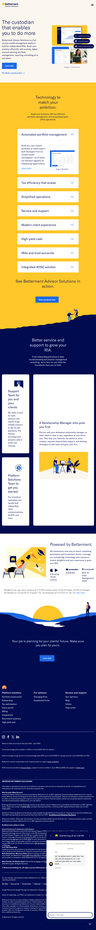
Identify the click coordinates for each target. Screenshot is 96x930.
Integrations (7, 715)
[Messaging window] (70, 875)
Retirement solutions (11, 718)
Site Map (5, 883)
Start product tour (47, 299)
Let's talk (9, 66)
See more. (81, 592)
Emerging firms (40, 697)
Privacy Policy (26, 883)
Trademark (37, 883)
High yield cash (9, 722)
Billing (5, 711)
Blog (67, 700)
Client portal (7, 707)
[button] (92, 5)
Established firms (42, 700)
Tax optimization (9, 704)
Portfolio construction (12, 73)
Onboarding (7, 700)
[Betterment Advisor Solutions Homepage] (10, 5)
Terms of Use (14, 883)
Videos (68, 704)
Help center (70, 707)
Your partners (71, 697)
